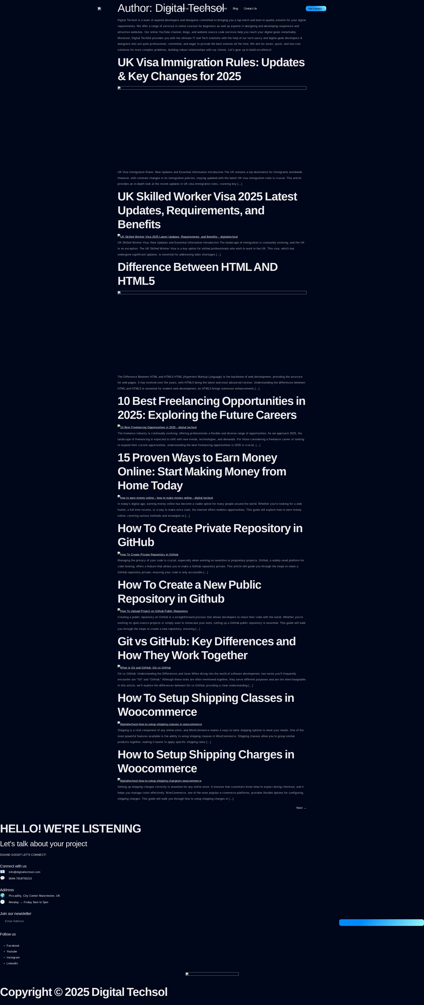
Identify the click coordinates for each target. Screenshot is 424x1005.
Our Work (221, 8)
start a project (315, 8)
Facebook (13, 945)
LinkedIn (12, 963)
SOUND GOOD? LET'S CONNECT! (23, 854)
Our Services (202, 8)
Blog (235, 8)
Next (301, 807)
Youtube (12, 951)
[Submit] (381, 922)
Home (169, 8)
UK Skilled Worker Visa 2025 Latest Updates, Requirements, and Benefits (207, 210)
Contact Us (250, 8)
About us (183, 8)
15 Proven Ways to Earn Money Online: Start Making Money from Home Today (202, 471)
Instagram (13, 957)
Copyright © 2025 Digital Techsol (83, 991)
